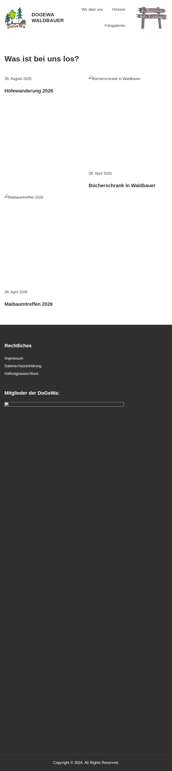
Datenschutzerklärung (22, 366)
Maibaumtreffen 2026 (28, 304)
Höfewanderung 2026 (28, 91)
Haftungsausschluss (21, 373)
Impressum (13, 358)
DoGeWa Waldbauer (48, 17)
